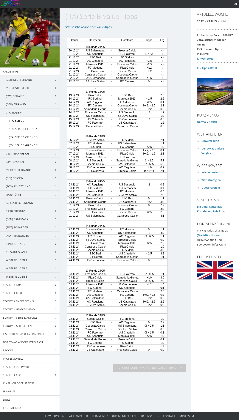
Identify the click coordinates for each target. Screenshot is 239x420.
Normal (202, 122)
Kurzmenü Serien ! (124, 416)
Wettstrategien (211, 180)
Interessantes (210, 172)
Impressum (186, 416)
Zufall (216, 211)
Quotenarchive (211, 187)
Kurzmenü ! (100, 416)
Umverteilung (210, 141)
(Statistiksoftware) (208, 235)
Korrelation (204, 211)
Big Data (202, 206)
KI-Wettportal (205, 58)
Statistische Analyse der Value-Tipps (88, 27)
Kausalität (215, 206)
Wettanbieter (78, 416)
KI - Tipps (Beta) (207, 68)
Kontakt (169, 416)
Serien (213, 122)
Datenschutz (150, 416)
